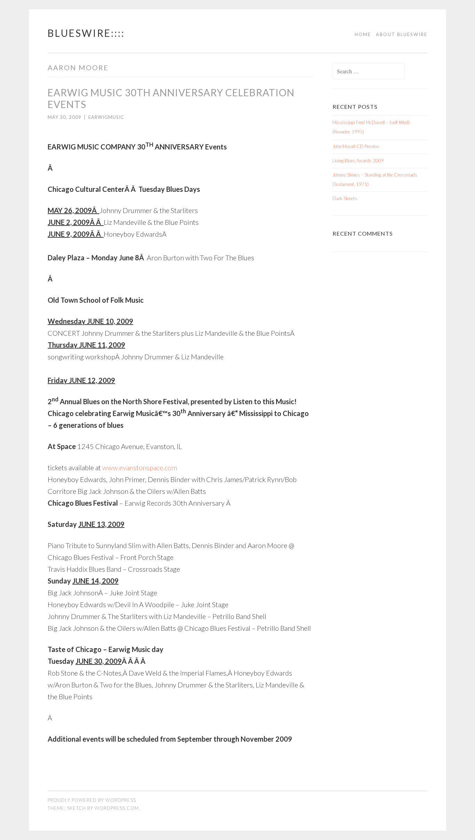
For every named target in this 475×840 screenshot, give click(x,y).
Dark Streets (344, 198)
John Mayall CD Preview (355, 146)
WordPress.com (117, 808)
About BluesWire (401, 34)
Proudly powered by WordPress (92, 800)
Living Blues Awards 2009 (358, 160)
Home (363, 34)
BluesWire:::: (86, 33)
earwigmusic (106, 117)
